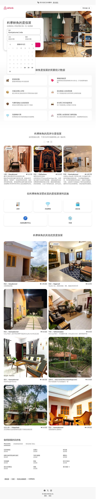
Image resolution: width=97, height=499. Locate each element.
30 (32, 67)
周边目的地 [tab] (7, 444)
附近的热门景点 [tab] (30, 444)
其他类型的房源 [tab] (18, 444)
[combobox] (23, 32)
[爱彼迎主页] (8, 8)
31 (10, 71)
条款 (50, 496)
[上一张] (44, 141)
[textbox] (15, 39)
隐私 (45, 496)
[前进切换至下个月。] (32, 44)
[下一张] (51, 141)
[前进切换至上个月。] (10, 44)
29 (28, 67)
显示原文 (55, 2)
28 (25, 67)
